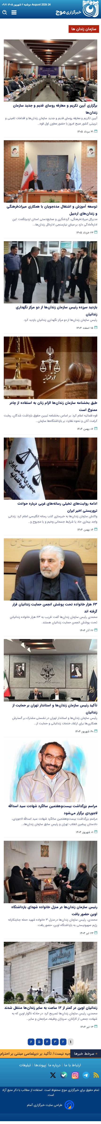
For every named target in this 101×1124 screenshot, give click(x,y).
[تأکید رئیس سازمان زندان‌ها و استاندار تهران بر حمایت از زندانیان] (50, 670)
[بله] (64, 1075)
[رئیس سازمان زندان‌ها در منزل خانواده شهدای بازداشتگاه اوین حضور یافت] (50, 872)
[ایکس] (53, 1075)
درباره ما (54, 1065)
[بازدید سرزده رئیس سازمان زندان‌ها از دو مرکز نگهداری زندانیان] (50, 272)
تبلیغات (25, 1065)
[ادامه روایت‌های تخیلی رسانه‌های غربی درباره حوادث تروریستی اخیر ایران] (50, 469)
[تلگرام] (85, 1075)
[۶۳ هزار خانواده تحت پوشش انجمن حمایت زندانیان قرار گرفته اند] (50, 569)
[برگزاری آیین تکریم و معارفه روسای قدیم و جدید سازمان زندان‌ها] (50, 70)
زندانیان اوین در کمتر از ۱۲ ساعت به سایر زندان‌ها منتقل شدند (50, 1008)
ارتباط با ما (72, 1065)
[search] (5, 13)
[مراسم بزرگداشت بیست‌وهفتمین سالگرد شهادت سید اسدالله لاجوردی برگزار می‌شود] (50, 771)
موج (64, 1090)
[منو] (14, 12)
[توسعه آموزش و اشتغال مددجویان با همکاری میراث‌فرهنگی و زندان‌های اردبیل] (50, 171)
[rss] (96, 1075)
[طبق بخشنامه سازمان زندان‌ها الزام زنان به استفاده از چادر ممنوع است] (50, 368)
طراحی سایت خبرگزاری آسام (44, 1105)
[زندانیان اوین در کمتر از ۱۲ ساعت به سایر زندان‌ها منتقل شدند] (50, 973)
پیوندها (39, 1065)
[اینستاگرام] (75, 1075)
